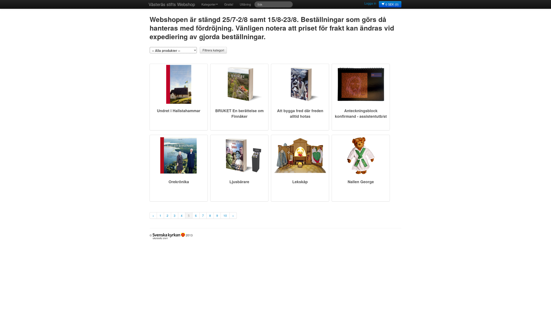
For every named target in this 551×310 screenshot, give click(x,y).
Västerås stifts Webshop (172, 4)
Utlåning (245, 4)
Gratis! (228, 4)
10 (225, 215)
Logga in (370, 3)
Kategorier (208, 4)
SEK (392, 4)
